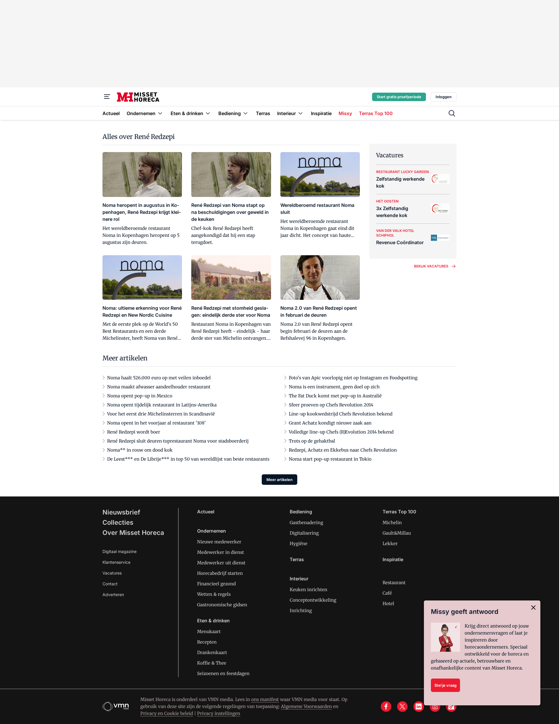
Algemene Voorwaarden (306, 706)
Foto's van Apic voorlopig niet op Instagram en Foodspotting (353, 378)
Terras (297, 559)
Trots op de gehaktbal (312, 441)
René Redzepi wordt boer (133, 432)
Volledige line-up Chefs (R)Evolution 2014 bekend (341, 432)
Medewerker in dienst (220, 552)
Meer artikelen (279, 479)
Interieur (299, 579)
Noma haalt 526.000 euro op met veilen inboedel (159, 378)
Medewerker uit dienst (221, 563)
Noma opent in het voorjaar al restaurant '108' (156, 423)
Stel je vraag (445, 685)
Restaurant (394, 582)
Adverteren (113, 594)
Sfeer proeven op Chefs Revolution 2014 (331, 405)
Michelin (392, 522)
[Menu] (107, 97)
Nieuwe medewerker (219, 542)
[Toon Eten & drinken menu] (207, 113)
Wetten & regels (214, 594)
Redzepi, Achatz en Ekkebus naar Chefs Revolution (343, 450)
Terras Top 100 (399, 512)
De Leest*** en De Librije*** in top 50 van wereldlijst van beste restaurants (188, 459)
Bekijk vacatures (431, 266)
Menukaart (209, 631)
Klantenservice (116, 562)
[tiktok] (451, 706)
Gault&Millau (397, 533)
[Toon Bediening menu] (245, 113)
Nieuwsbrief (121, 512)
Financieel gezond (216, 583)
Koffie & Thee (211, 663)
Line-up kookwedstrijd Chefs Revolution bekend (340, 414)
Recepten (207, 642)
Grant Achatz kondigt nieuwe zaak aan (330, 423)
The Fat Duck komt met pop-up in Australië (335, 396)
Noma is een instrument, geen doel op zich (334, 387)
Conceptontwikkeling (313, 600)
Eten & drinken (213, 620)
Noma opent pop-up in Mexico (139, 396)
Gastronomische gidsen (222, 604)
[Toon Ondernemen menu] (160, 113)
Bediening (301, 512)
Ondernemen (211, 531)
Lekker (390, 543)
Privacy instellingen (218, 713)
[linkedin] (418, 706)
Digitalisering (304, 533)
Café (387, 593)
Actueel (205, 512)
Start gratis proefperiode (399, 96)
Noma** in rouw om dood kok (140, 450)
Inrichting (301, 610)
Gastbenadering (306, 522)
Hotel (388, 603)
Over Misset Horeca (133, 532)
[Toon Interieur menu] (300, 113)
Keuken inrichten (308, 589)
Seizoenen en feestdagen (223, 673)
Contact (110, 583)
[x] (402, 706)
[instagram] (435, 706)
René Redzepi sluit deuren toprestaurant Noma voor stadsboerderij (178, 441)
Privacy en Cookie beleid (166, 713)
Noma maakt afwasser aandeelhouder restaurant (158, 387)
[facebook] (386, 706)
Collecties (117, 522)
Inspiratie (393, 559)
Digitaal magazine (119, 551)
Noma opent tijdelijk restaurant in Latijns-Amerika (162, 405)
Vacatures (112, 572)
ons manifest (265, 699)
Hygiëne (298, 543)
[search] (452, 113)
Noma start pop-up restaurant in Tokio (330, 459)
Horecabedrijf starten (220, 573)
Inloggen (444, 96)
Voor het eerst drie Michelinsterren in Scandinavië (161, 414)
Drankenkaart (212, 652)
